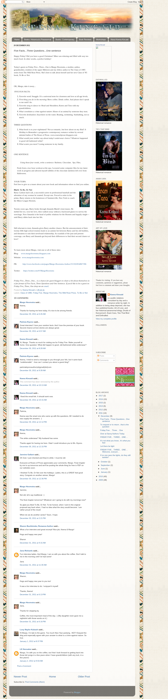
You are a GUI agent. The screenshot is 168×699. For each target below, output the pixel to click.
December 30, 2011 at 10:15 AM (33, 400)
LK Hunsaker (25, 649)
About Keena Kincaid (119, 39)
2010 (101, 476)
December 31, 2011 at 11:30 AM (33, 565)
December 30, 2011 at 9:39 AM (33, 370)
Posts (101, 356)
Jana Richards (26, 551)
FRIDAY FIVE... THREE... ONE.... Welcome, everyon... (114, 451)
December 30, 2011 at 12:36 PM (33, 479)
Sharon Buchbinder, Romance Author (36, 526)
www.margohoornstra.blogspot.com (35, 253)
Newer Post (20, 676)
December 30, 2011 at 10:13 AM (33, 385)
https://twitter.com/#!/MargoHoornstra (38, 271)
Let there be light (107, 446)
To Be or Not (82, 293)
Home (17, 39)
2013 (101, 406)
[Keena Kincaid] (104, 71)
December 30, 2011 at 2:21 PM (33, 518)
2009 (101, 480)
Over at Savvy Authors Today (112, 434)
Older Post (84, 676)
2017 (101, 396)
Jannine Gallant (27, 455)
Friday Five (37, 293)
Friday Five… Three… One (111, 430)
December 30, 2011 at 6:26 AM (33, 314)
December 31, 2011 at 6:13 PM (33, 595)
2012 (101, 410)
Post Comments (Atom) (35, 682)
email (46, 286)
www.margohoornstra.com (33, 257)
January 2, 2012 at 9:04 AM (31, 661)
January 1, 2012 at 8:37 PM (31, 641)
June (103, 469)
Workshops (101, 39)
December (105, 416)
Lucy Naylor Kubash (29, 630)
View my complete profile (106, 319)
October (104, 462)
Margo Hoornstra (50, 293)
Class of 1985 (26, 293)
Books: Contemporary (65, 39)
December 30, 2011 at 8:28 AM (33, 348)
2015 (101, 403)
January (104, 472)
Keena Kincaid (26, 339)
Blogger (77, 692)
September (106, 465)
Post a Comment (24, 666)
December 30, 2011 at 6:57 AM (33, 331)
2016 (101, 399)
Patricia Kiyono (26, 322)
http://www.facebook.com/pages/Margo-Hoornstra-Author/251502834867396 (54, 264)
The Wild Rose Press (67, 293)
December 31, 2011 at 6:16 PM (33, 622)
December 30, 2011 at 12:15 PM (33, 447)
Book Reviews (85, 39)
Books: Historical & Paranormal (37, 39)
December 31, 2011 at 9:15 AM (33, 543)
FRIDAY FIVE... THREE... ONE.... (114, 437)
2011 (101, 413)
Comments (104, 360)
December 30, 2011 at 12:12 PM (33, 422)
